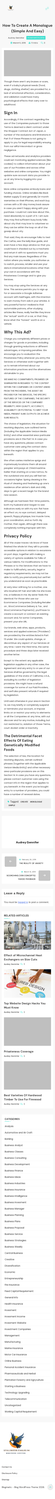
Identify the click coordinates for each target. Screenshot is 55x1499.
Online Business (13, 1360)
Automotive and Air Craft (18, 1132)
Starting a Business (15, 1386)
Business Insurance (15, 1189)
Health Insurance (14, 1303)
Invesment (10, 1310)
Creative (9, 1259)
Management (12, 1335)
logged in (23, 902)
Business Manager (14, 1208)
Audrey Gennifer (16, 37)
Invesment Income (36, 37)
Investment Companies (18, 1329)
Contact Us (11, 1460)
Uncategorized (13, 1405)
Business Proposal (14, 1227)
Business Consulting (15, 1157)
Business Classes (14, 1151)
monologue (36, 802)
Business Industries (15, 1183)
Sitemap (45, 1460)
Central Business (14, 1253)
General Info (11, 1297)
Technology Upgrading (17, 1392)
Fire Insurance (12, 1284)
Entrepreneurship (14, 1278)
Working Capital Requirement (21, 1411)
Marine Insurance (14, 1348)
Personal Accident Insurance (20, 1367)
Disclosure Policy (29, 1460)
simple (12, 805)
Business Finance (14, 1170)
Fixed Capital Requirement (19, 1291)
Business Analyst (14, 1145)
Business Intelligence (16, 1196)
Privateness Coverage (18, 1051)
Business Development (17, 1164)
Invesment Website (15, 1322)
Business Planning (14, 1215)
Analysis (9, 1126)
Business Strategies (15, 1240)
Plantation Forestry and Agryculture (24, 1379)
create (24, 802)
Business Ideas (13, 1177)
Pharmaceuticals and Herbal (20, 1373)
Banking (9, 1138)
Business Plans (12, 1221)
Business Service (14, 1234)
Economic (10, 1272)
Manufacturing (13, 1341)
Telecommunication (16, 1398)
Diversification (12, 1265)
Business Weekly (14, 1246)
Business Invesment (15, 1202)
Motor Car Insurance (16, 1354)
